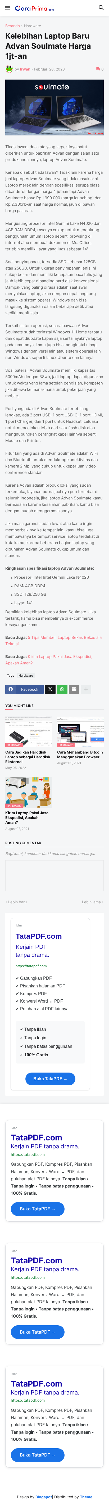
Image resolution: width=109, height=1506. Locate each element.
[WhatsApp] (62, 689)
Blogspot (43, 1497)
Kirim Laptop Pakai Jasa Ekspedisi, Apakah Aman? (26, 817)
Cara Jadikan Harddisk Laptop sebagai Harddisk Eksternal (27, 757)
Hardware (32, 26)
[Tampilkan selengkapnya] (86, 689)
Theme (86, 1497)
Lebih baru (17, 902)
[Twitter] (50, 689)
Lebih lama (91, 902)
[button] (7, 8)
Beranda (12, 26)
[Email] (74, 689)
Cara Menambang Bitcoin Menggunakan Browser (80, 754)
